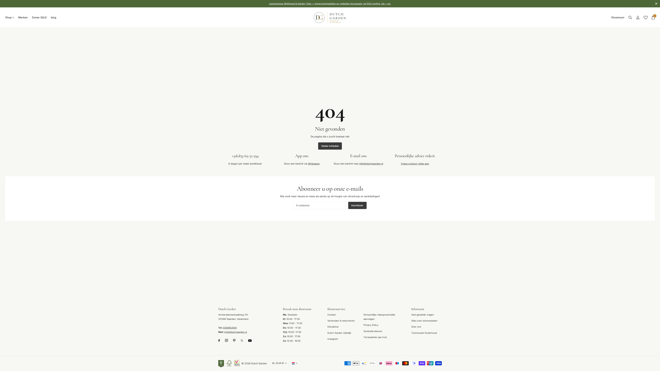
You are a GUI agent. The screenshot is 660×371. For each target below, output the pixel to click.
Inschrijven (357, 205)
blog (53, 17)
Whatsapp (314, 163)
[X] (242, 340)
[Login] (637, 17)
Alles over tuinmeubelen (424, 320)
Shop (8, 17)
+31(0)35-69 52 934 (245, 155)
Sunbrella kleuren (373, 331)
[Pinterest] (234, 340)
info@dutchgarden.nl (371, 163)
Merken (23, 17)
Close (656, 3)
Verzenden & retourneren (341, 320)
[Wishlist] (645, 17)
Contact (331, 314)
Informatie (417, 309)
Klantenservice (336, 309)
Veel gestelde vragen (422, 314)
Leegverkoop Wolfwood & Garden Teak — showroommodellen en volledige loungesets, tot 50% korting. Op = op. (330, 3)
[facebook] (219, 340)
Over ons (416, 326)
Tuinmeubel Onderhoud (424, 332)
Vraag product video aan (415, 163)
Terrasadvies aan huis (375, 337)
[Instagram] (226, 340)
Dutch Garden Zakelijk (339, 332)
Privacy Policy (371, 325)
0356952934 (230, 327)
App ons (301, 155)
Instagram (332, 339)
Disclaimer (333, 326)
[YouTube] (250, 340)
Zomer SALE (39, 17)
